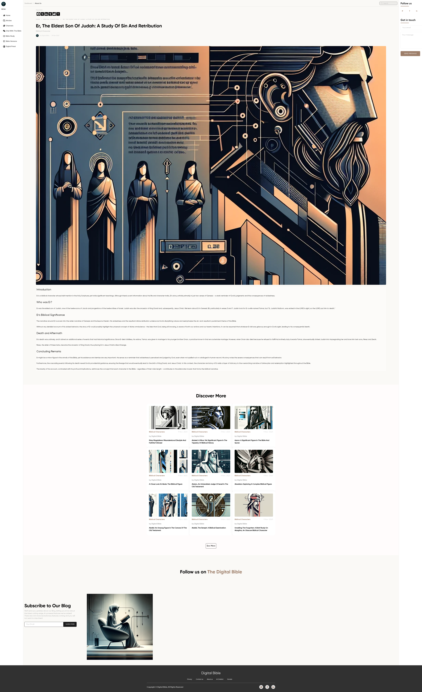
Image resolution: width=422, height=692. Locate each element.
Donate (229, 679)
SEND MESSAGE (410, 54)
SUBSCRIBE (70, 624)
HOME (38, 19)
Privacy (189, 679)
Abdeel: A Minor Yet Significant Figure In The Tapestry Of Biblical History (209, 442)
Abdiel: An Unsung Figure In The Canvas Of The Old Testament (168, 529)
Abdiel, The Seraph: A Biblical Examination (209, 528)
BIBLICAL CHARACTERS (51, 19)
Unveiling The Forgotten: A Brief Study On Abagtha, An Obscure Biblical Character (251, 529)
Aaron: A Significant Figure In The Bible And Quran (252, 442)
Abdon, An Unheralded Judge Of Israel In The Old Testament (210, 485)
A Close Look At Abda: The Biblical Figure (165, 484)
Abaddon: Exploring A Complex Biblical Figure (253, 484)
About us (210, 679)
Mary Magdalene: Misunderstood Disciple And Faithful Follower (167, 442)
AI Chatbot (219, 679)
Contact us (199, 679)
